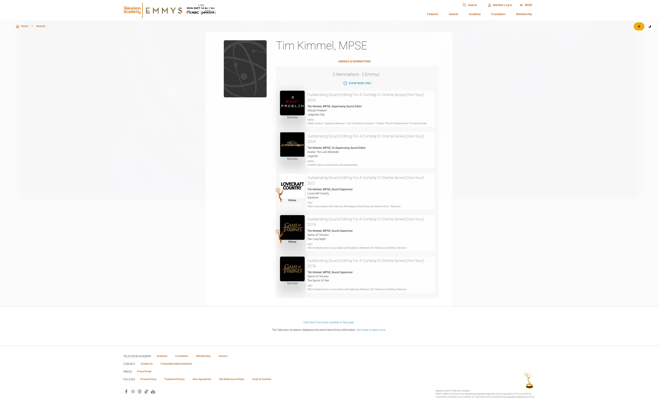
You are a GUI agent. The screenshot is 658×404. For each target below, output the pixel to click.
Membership (524, 14)
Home (24, 26)
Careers (223, 356)
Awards (453, 14)
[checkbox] (357, 83)
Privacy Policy (148, 379)
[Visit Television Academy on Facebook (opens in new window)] (126, 391)
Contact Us (147, 363)
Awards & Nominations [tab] (354, 61)
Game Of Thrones (318, 235)
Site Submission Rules (231, 379)
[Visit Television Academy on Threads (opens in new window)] (140, 391)
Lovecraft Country (318, 193)
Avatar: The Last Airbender (323, 152)
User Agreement (202, 379)
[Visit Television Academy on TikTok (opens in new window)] (146, 391)
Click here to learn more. (371, 329)
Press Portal (144, 371)
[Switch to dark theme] (649, 26)
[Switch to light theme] (639, 26)
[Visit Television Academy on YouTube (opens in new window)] (153, 391)
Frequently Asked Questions (176, 363)
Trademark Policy (174, 379)
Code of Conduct (261, 379)
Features (432, 14)
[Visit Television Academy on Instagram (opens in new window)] (133, 391)
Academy (475, 14)
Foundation (498, 14)
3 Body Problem (317, 110)
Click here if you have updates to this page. (329, 322)
